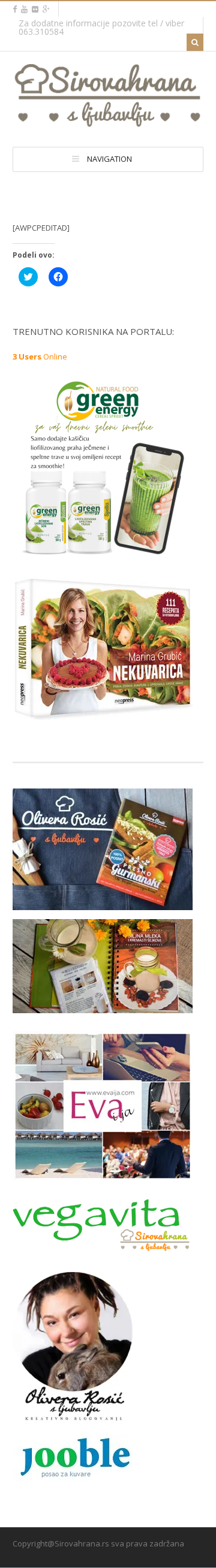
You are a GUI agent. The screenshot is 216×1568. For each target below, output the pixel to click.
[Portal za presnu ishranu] (108, 122)
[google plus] (46, 9)
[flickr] (35, 9)
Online (40, 356)
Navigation (109, 158)
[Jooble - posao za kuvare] (73, 1476)
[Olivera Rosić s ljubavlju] (73, 1416)
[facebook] (15, 9)
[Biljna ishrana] (103, 711)
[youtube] (24, 9)
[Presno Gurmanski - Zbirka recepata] (103, 1005)
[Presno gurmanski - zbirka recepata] (103, 902)
